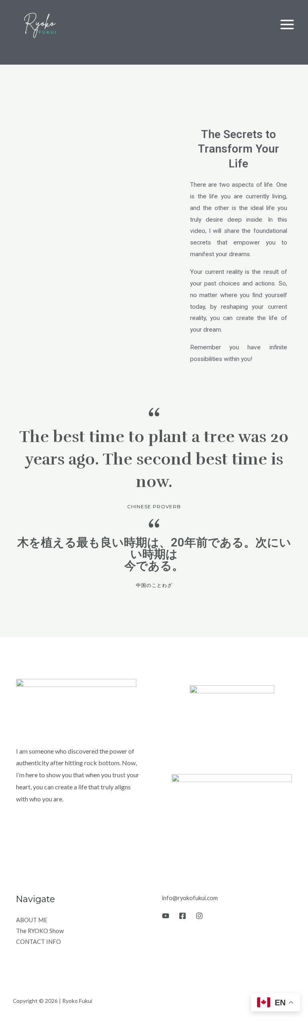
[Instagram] (199, 915)
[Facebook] (182, 915)
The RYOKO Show (40, 930)
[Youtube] (165, 915)
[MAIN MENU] (287, 24)
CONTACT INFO (38, 941)
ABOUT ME (31, 920)
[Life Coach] (41, 25)
